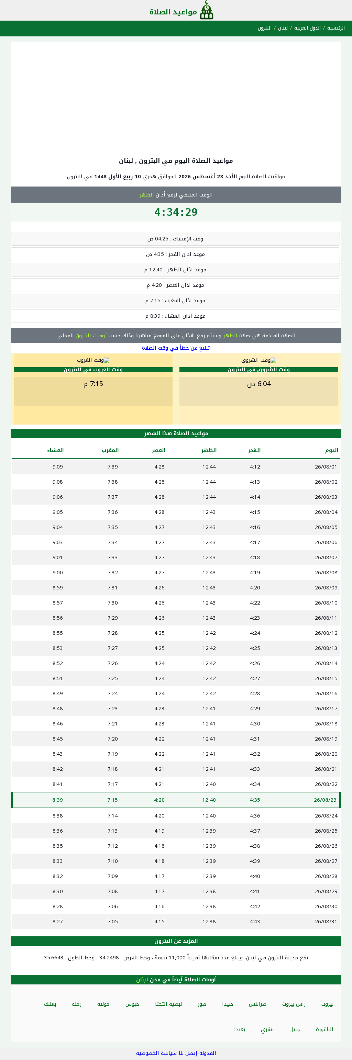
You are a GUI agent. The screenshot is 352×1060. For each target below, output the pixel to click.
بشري (267, 1029)
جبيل (294, 1029)
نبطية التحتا (168, 1004)
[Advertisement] (175, 97)
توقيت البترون (91, 335)
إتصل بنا (188, 1053)
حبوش (132, 1004)
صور (202, 1004)
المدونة (207, 1053)
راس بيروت (294, 1004)
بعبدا (239, 1029)
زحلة (76, 1004)
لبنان (283, 28)
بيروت (327, 1004)
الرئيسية (336, 28)
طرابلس (257, 1004)
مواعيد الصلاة (173, 12)
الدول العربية (307, 28)
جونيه (103, 1004)
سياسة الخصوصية (156, 1053)
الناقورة (324, 1029)
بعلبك (50, 1004)
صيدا (227, 1004)
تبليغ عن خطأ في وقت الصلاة (176, 348)
